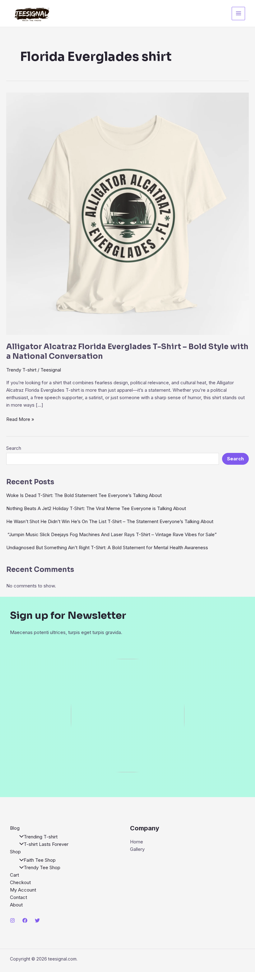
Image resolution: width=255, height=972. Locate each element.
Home (136, 842)
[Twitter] (37, 920)
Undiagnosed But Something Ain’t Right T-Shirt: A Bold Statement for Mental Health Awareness (107, 547)
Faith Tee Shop (40, 860)
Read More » (20, 419)
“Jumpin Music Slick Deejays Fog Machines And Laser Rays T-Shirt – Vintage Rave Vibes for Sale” (111, 534)
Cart (14, 875)
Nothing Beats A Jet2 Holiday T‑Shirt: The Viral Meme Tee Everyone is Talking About (96, 508)
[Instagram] (12, 920)
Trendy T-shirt (21, 370)
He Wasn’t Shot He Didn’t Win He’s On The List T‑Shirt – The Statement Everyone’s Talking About (109, 521)
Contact (18, 897)
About (16, 905)
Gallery (137, 849)
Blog (15, 828)
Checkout (20, 882)
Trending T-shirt (41, 837)
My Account (23, 890)
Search (13, 448)
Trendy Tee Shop (42, 867)
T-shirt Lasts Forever (46, 844)
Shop (15, 852)
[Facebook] (24, 920)
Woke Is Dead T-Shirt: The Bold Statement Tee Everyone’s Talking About (84, 495)
